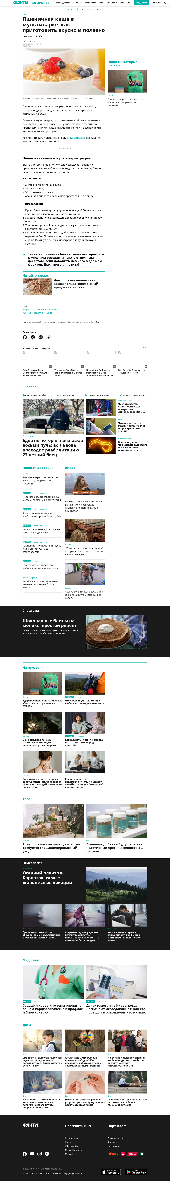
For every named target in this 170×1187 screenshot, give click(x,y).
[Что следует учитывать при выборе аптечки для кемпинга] (85, 683)
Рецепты (69, 9)
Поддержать (141, 2)
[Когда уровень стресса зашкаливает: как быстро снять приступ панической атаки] (127, 915)
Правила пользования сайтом (36, 1173)
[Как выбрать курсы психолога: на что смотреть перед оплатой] (85, 723)
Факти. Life (70, 1154)
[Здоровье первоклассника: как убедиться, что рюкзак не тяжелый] (127, 81)
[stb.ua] (123, 1154)
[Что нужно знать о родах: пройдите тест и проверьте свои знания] (101, 426)
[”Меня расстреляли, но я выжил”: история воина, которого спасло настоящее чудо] (85, 530)
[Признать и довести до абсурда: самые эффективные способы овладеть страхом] (42, 915)
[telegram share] (41, 337)
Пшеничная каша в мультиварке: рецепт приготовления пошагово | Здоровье (62, 98)
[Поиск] (165, 3)
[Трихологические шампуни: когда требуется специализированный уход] (53, 821)
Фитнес (90, 9)
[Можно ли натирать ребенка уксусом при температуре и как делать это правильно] (85, 1082)
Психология (111, 2)
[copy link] (48, 337)
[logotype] (19, 2)
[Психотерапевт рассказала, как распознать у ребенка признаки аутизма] (127, 1082)
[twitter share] (33, 337)
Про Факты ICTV (78, 1126)
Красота (80, 9)
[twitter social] (47, 1154)
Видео (158, 2)
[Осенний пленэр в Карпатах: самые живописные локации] (116, 884)
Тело (101, 2)
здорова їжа (29, 309)
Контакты (112, 1142)
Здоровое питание (47, 309)
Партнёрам (117, 1126)
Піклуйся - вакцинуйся (35, 395)
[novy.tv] (142, 1154)
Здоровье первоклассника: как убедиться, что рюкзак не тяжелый (125, 102)
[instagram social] (39, 1154)
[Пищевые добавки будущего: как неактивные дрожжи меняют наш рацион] (116, 821)
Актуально (122, 419)
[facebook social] (25, 1154)
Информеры (114, 1146)
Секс (99, 9)
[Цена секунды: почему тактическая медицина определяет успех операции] (42, 723)
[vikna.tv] (132, 1154)
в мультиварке (76, 137)
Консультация (38, 1001)
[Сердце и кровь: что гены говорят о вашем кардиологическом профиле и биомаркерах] (53, 982)
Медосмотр (90, 2)
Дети (122, 2)
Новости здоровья (61, 2)
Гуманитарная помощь (98, 395)
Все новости (71, 1138)
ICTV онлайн (71, 1146)
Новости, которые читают (122, 63)
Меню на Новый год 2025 (134, 395)
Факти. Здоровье (73, 1150)
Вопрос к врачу (66, 395)
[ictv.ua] (113, 1154)
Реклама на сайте (117, 1138)
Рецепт (48, 312)
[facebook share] (25, 337)
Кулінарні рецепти (33, 312)
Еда (128, 2)
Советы (110, 95)
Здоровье (69, 498)
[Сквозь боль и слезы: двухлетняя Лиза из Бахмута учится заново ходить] (85, 574)
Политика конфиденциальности (67, 1173)
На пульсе (78, 2)
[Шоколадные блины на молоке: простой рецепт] (116, 632)
